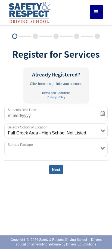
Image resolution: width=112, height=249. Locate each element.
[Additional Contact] (56, 36)
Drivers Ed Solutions (81, 244)
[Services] (14, 36)
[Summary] (97, 36)
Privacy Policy (56, 97)
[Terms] (76, 36)
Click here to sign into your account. (56, 84)
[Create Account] (35, 36)
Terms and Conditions (56, 92)
